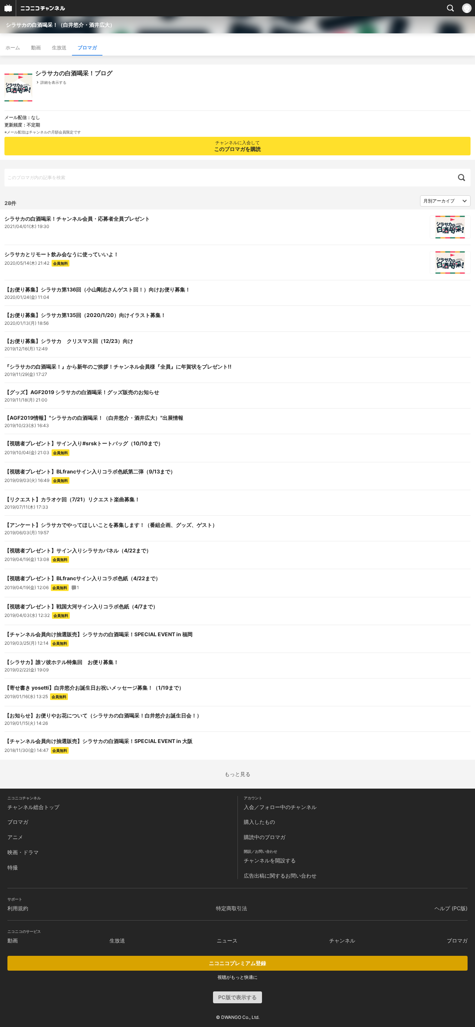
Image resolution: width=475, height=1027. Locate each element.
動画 (36, 47)
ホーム (13, 47)
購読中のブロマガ (264, 837)
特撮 (12, 867)
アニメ (15, 837)
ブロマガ (87, 47)
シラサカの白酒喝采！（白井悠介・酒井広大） (60, 25)
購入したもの (259, 822)
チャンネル (342, 940)
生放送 (59, 47)
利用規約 (17, 908)
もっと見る (237, 774)
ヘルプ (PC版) (451, 908)
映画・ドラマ (23, 852)
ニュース (227, 940)
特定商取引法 (231, 908)
